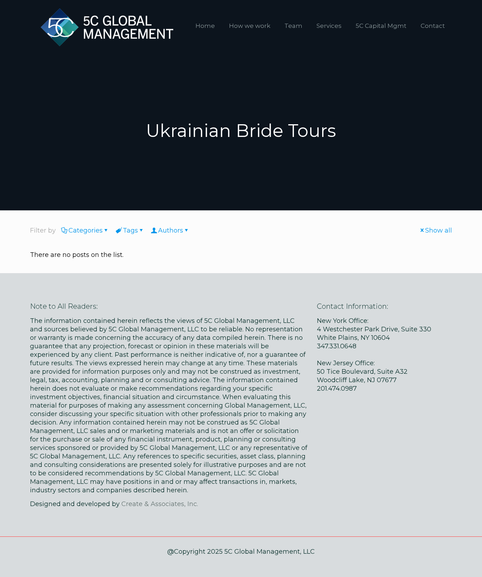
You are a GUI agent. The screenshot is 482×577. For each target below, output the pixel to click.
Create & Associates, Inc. (159, 504)
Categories (85, 230)
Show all (438, 230)
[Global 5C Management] (105, 25)
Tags (130, 230)
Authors (170, 230)
